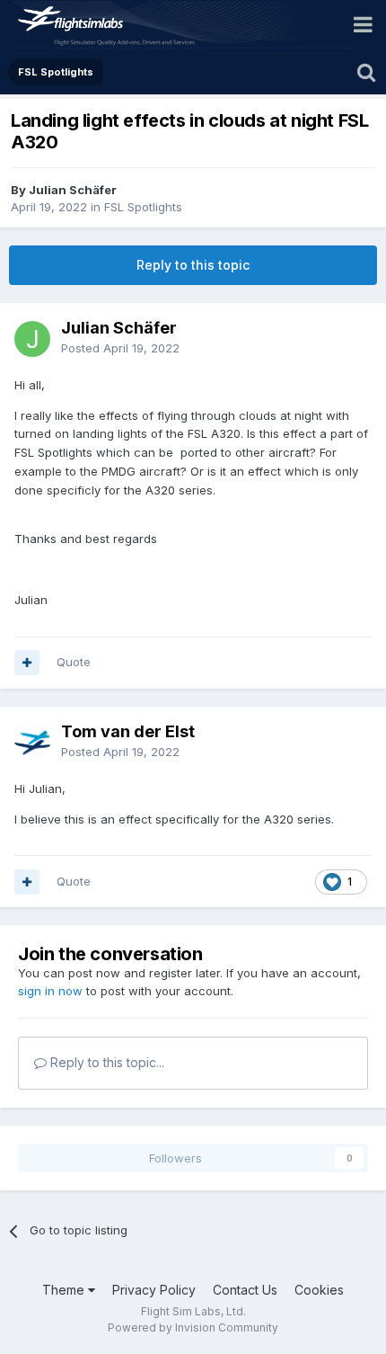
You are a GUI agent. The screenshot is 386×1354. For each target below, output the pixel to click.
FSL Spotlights (143, 207)
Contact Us (245, 1289)
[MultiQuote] (26, 662)
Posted (120, 348)
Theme (65, 1289)
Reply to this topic (193, 264)
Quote (74, 662)
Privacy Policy (154, 1289)
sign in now (50, 991)
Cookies (319, 1289)
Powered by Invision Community (193, 1327)
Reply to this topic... (105, 1062)
